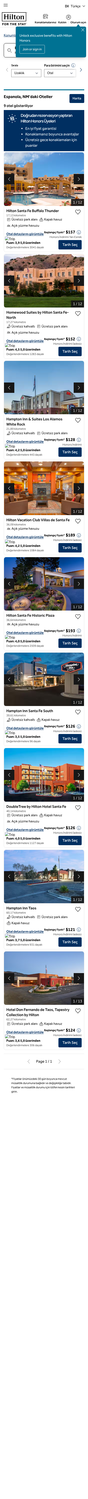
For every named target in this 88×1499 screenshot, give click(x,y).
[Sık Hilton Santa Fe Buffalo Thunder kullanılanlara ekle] (78, 212)
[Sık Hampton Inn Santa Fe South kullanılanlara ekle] (78, 712)
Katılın (62, 22)
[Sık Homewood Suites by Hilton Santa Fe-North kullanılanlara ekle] (78, 313)
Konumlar (11, 35)
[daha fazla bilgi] (79, 232)
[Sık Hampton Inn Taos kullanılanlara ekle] (78, 909)
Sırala (14, 65)
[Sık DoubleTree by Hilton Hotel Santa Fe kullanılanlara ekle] (78, 808)
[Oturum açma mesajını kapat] (83, 30)
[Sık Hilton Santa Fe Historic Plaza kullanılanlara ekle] (78, 616)
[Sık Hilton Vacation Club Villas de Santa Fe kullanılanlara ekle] (78, 521)
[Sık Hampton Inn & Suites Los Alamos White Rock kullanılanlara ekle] (78, 420)
